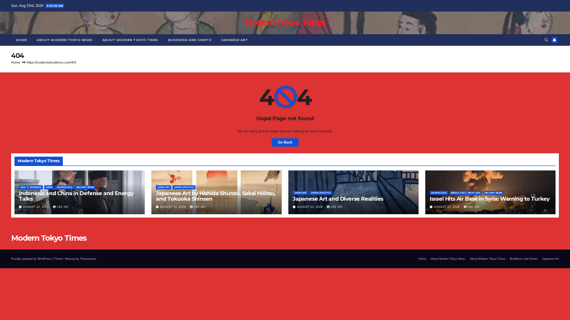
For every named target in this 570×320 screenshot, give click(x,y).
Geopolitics (64, 187)
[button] (546, 40)
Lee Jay (63, 206)
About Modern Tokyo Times (130, 40)
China (49, 187)
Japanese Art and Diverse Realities (338, 199)
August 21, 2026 (173, 206)
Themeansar (88, 258)
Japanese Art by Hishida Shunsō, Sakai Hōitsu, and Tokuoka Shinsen (215, 196)
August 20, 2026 (310, 206)
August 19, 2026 (447, 206)
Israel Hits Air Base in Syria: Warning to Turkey (489, 199)
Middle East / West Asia (465, 193)
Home (21, 40)
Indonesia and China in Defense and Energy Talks (76, 196)
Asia (23, 187)
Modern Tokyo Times (284, 22)
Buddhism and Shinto (190, 40)
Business (35, 187)
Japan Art (163, 187)
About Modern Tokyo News (64, 40)
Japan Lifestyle (184, 187)
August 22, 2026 (36, 206)
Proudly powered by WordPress (32, 258)
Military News (85, 187)
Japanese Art (234, 40)
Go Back (285, 142)
